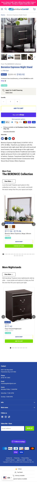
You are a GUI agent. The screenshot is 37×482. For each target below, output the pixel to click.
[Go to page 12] (20, 254)
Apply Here (9, 92)
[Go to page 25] (20, 255)
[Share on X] (6, 138)
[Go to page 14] (24, 254)
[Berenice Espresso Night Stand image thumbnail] (4, 57)
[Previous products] (3, 224)
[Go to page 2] (4, 254)
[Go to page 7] (12, 254)
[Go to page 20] (33, 254)
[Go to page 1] (3, 254)
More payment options (18, 119)
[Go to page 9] (16, 254)
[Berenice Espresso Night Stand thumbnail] (11, 57)
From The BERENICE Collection (11, 64)
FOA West (7, 235)
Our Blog (29, 460)
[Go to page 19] (32, 254)
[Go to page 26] (22, 255)
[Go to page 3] (6, 254)
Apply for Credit (21, 460)
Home (3, 15)
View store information (9, 131)
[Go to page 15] (25, 254)
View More (7, 181)
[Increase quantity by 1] (17, 101)
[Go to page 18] (30, 254)
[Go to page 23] (17, 255)
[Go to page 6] (11, 254)
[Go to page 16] (27, 254)
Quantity (3, 97)
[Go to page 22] (16, 255)
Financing (16, 458)
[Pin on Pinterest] (13, 138)
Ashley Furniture (9, 330)
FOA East (6, 70)
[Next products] (33, 224)
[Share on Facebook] (2, 138)
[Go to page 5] (9, 254)
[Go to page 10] (17, 254)
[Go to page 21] (14, 255)
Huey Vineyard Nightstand (13, 329)
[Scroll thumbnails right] (34, 56)
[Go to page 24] (19, 255)
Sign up (30, 428)
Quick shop (18, 241)
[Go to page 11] (19, 254)
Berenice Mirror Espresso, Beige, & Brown (18, 233)
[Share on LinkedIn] (9, 138)
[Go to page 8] (14, 254)
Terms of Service (10, 460)
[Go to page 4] (15, 347)
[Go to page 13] (22, 254)
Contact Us (9, 458)
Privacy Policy (25, 458)
